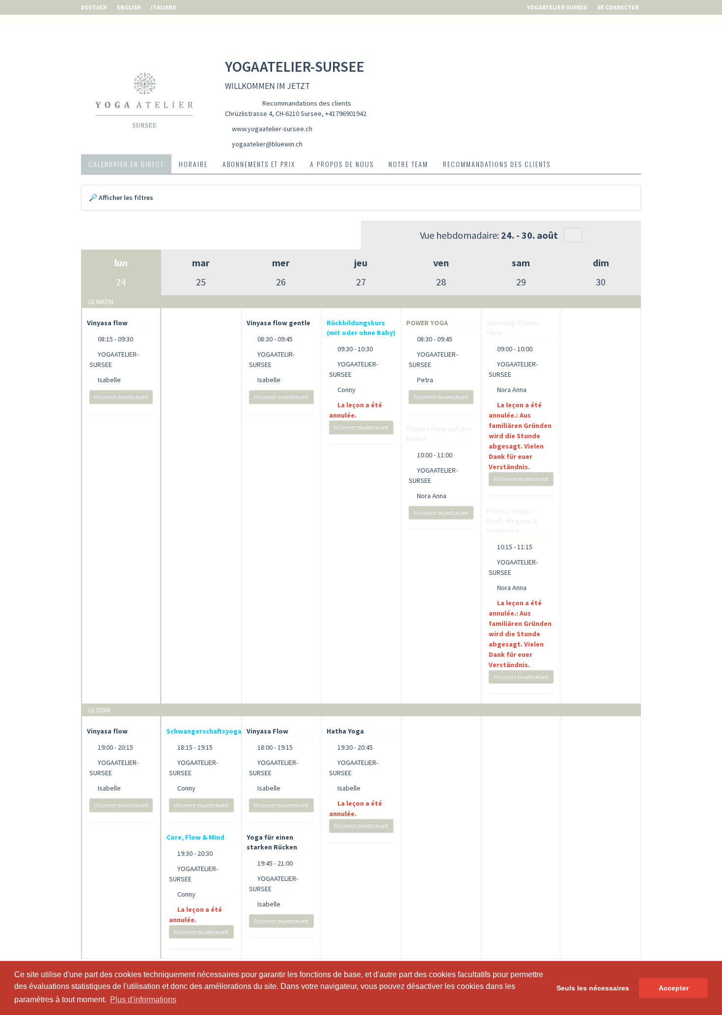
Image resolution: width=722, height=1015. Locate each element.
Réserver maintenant (121, 397)
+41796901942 (345, 113)
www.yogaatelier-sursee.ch (272, 128)
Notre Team (408, 164)
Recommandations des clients (306, 103)
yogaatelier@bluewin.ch (267, 144)
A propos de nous (342, 164)
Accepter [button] (674, 988)
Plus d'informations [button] (143, 999)
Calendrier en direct (126, 164)
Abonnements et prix (258, 164)
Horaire (193, 164)
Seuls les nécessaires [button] (592, 988)
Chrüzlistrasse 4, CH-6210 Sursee (273, 113)
